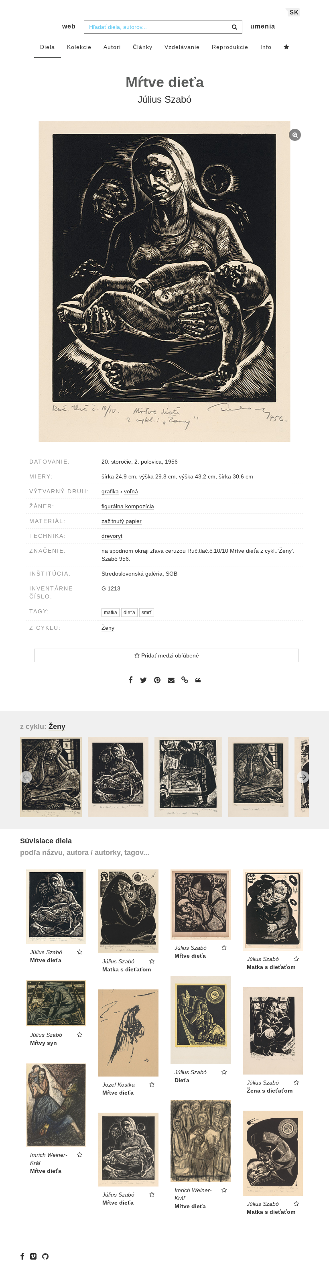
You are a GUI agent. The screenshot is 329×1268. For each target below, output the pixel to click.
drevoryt (112, 536)
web (69, 26)
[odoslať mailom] (171, 680)
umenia (262, 26)
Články (142, 47)
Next (303, 777)
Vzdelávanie (182, 47)
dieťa (129, 612)
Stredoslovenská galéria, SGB (139, 573)
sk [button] (294, 12)
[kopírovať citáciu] (198, 680)
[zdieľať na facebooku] (131, 680)
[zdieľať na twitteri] (143, 680)
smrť (147, 612)
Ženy (108, 628)
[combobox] (163, 27)
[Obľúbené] (286, 47)
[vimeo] (35, 1256)
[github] (47, 1256)
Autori (112, 47)
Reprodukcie (230, 47)
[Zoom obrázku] (164, 281)
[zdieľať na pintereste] (157, 680)
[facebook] (24, 1256)
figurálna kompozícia (128, 506)
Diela (47, 47)
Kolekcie (79, 47)
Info (266, 47)
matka (110, 612)
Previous (26, 777)
